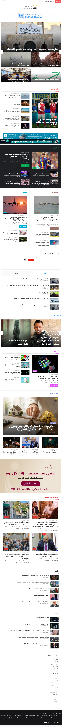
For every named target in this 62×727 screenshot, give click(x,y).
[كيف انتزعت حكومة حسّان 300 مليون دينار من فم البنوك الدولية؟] (54, 584)
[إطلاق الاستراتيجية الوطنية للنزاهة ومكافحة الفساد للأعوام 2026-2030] (54, 307)
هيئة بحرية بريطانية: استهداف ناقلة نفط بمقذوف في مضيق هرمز (12, 96)
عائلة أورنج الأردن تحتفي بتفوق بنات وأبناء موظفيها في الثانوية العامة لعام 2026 (17, 556)
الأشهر (16, 273)
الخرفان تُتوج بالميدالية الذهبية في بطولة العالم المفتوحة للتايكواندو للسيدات (12, 175)
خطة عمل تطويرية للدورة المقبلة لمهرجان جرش (12, 103)
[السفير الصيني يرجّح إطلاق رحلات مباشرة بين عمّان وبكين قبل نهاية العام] (54, 300)
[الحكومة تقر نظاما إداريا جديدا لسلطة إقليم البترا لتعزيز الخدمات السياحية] (46, 59)
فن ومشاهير (55, 689)
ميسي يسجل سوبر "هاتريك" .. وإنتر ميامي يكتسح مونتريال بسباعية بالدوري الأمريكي (12, 183)
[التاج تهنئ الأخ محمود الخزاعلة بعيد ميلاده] (54, 294)
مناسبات (56, 699)
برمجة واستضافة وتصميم (56, 722)
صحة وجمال (55, 685)
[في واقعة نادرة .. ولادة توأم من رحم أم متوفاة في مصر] (23, 232)
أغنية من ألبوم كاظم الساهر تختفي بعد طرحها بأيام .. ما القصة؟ (12, 126)
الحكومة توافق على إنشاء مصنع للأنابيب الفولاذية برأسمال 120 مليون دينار (18, 80)
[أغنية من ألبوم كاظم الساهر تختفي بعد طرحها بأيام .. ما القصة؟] (25, 126)
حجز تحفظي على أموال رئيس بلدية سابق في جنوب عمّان (35, 279)
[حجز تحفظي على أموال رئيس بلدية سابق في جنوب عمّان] (54, 281)
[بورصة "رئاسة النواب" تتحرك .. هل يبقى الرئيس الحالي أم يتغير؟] (50, 442)
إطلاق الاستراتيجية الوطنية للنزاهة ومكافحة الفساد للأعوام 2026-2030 (31, 305)
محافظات (55, 694)
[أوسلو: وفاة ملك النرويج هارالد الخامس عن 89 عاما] (54, 645)
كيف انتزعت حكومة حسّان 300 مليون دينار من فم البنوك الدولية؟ (33, 582)
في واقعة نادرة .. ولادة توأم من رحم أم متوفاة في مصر (10, 233)
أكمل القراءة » (25, 165)
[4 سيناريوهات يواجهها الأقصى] (54, 597)
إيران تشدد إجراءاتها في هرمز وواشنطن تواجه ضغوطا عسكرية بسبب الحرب (47, 219)
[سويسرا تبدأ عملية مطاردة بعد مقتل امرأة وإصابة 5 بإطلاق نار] (23, 239)
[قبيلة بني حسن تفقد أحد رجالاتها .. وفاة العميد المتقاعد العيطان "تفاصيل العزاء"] (54, 632)
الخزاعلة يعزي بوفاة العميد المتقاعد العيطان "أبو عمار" (35, 624)
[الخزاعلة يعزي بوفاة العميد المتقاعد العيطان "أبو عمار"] (54, 626)
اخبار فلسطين (54, 664)
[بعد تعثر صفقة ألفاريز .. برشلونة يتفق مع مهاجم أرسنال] (45, 110)
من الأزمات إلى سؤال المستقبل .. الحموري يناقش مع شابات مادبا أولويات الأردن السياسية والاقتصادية (45, 524)
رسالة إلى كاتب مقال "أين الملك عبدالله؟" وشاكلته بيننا (35, 602)
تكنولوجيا (56, 675)
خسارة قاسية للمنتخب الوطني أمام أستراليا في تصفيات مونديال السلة (41, 174)
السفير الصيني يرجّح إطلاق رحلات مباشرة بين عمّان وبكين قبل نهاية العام (31, 299)
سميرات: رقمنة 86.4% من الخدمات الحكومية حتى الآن (12, 373)
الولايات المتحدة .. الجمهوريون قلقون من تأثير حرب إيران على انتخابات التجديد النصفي (42, 243)
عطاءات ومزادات (54, 692)
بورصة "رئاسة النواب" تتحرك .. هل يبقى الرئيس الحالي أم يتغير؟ (50, 451)
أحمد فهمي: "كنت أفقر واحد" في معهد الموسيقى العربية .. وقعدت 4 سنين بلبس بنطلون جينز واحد (47, 337)
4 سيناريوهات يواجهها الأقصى (41, 595)
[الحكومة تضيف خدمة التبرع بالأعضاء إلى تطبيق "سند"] (46, 75)
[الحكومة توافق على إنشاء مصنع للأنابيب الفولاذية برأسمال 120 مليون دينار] (16, 75)
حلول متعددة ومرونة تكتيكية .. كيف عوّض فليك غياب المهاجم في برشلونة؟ (17, 156)
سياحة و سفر (55, 682)
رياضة (56, 680)
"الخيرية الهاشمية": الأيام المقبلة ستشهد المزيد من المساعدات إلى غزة (11, 119)
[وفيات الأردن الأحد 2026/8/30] (54, 619)
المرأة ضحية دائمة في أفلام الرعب (18, 342)
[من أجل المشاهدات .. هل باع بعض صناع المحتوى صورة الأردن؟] (54, 577)
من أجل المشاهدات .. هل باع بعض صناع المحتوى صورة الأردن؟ (34, 576)
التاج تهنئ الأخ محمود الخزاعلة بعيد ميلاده (39, 292)
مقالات (56, 696)
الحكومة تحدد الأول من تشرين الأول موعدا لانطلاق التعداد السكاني (18, 65)
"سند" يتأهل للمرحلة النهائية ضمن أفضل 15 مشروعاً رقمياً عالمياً (12, 380)
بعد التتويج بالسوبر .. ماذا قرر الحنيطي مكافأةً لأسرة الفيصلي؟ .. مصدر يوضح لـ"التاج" (30, 452)
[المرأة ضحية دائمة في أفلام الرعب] (16, 333)
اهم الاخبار (55, 668)
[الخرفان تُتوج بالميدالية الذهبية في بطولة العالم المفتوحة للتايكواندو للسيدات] (25, 174)
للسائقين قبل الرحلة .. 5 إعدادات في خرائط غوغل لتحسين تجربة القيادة (12, 358)
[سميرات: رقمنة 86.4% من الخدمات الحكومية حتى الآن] (25, 372)
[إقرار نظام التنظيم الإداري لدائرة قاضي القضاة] (31, 37)
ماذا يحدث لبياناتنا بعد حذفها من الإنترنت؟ (12, 365)
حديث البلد (55, 678)
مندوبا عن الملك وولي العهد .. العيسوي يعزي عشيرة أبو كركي (33, 637)
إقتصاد (56, 661)
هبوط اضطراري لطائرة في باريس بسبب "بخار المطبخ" (16, 218)
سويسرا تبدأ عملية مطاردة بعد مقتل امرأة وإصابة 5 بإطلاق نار (11, 240)
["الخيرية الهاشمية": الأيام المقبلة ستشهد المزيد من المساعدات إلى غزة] (25, 118)
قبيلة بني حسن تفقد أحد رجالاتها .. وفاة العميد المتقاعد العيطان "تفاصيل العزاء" (29, 631)
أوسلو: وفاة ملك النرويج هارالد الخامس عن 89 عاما (36, 644)
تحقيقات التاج (55, 671)
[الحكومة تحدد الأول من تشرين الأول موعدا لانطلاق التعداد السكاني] (16, 59)
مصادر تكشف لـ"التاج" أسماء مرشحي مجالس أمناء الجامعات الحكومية (16, 523)
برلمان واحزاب (54, 666)
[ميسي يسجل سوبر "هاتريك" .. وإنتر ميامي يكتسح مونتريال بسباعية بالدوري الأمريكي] (25, 182)
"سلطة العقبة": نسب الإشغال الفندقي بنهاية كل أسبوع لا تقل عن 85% (12, 111)
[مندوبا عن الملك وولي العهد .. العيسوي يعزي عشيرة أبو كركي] (54, 639)
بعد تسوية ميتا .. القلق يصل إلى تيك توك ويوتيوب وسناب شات (46, 377)
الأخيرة (45, 273)
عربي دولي (55, 687)
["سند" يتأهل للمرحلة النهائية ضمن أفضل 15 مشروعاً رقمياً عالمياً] (25, 380)
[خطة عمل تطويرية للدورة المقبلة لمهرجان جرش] (25, 103)
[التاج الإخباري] (31, 7)
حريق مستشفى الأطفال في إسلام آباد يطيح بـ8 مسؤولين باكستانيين (42, 235)
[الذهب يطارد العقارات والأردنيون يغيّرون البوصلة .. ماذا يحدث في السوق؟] (31, 416)
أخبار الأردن (55, 659)
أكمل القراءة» (54, 228)
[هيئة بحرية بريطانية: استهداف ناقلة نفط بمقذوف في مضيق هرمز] (25, 96)
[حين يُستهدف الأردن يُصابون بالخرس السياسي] (54, 590)
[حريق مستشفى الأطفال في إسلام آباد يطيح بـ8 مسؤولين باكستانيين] (54, 234)
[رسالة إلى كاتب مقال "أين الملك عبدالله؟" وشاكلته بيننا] (54, 604)
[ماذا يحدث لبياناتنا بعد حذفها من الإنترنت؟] (25, 365)
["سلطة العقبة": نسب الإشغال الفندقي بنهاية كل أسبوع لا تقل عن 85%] (25, 110)
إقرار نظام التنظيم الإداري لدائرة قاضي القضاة (32, 49)
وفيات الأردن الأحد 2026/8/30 (42, 618)
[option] (31, 52)
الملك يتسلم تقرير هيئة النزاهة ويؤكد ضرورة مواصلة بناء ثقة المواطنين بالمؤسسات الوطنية (35, 1)
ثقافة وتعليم (55, 673)
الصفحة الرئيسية (56, 717)
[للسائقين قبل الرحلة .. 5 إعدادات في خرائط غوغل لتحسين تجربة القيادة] (25, 358)
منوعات (56, 701)
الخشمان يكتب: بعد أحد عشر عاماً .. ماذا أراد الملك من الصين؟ (46, 555)
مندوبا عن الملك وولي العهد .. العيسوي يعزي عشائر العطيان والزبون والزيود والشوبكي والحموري (27, 286)
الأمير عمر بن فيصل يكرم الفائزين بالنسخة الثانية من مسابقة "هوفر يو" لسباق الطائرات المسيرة (40, 183)
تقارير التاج (22, 717)
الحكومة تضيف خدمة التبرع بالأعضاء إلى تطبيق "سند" (46, 80)
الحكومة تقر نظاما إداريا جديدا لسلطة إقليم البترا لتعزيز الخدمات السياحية (46, 65)
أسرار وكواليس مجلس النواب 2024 (12, 717)
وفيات (56, 703)
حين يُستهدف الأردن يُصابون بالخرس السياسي (38, 589)
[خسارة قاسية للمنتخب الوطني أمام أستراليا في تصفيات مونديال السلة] (54, 174)
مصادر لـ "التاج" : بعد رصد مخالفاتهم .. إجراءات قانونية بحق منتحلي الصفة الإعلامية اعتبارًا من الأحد (11, 452)
